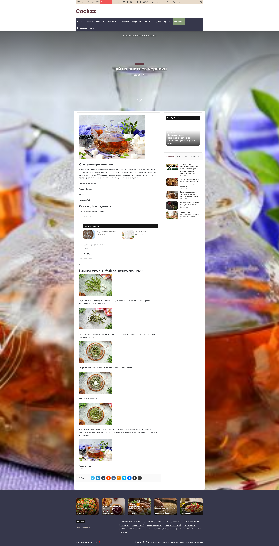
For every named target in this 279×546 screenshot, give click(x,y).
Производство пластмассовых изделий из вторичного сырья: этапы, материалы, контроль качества (189, 168)
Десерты (112, 21)
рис (186, 529)
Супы (157, 21)
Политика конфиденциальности (191, 542)
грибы (141, 529)
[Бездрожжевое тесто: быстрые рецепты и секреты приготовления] (172, 195)
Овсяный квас (140, 232)
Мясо (79, 21)
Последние (169, 156)
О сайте (154, 542)
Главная (128, 36)
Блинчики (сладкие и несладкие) (132, 521)
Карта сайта (162, 542)
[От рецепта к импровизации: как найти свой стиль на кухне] (172, 215)
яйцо (124, 532)
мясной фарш (175, 529)
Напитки (178, 21)
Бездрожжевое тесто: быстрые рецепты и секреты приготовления (189, 194)
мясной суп (161, 529)
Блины (150, 521)
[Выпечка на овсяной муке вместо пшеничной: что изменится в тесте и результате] (172, 182)
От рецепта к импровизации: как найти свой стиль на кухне (189, 214)
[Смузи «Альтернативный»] (89, 234)
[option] (184, 134)
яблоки (195, 529)
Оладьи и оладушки (154, 525)
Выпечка (100, 21)
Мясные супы (138, 525)
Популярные (182, 156)
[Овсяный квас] (128, 234)
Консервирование (85, 28)
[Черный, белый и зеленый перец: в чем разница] (172, 205)
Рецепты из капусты (173, 525)
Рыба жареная (190, 525)
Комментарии (196, 156)
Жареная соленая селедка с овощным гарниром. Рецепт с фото (183, 140)
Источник (83, 469)
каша (150, 529)
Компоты (125, 525)
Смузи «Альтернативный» (106, 232)
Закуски (136, 21)
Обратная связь (173, 542)
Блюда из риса (163, 521)
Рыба (88, 21)
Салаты (124, 21)
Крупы (167, 21)
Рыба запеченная (127, 529)
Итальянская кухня (191, 521)
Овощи (147, 21)
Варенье (176, 521)
